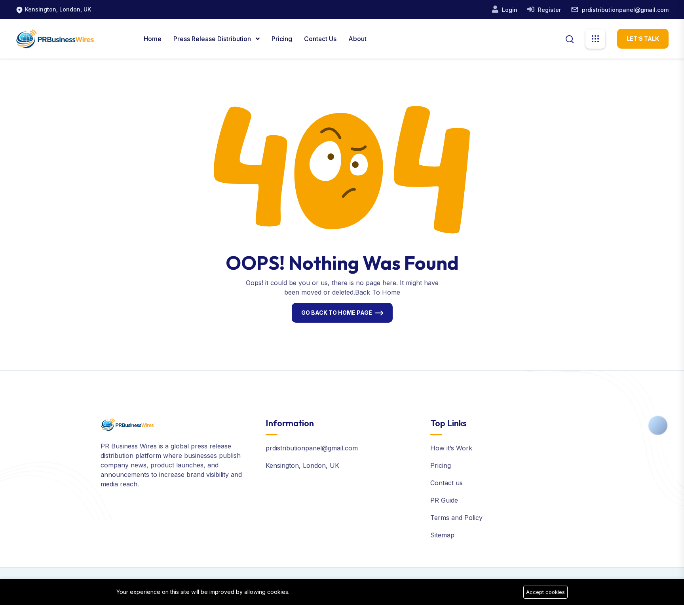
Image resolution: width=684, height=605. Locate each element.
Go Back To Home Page (336, 312)
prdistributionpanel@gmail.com (625, 9)
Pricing (282, 39)
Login (508, 9)
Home (153, 39)
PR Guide (444, 500)
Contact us (446, 483)
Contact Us (320, 39)
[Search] (570, 38)
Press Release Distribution (213, 39)
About (357, 39)
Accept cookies (545, 592)
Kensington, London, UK (58, 9)
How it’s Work (451, 448)
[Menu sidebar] (595, 39)
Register (548, 9)
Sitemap (442, 535)
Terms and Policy (456, 518)
